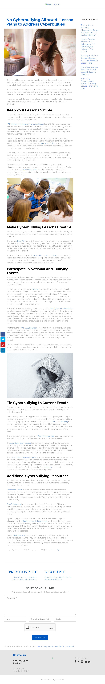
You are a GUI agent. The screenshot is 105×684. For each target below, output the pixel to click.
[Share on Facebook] (3, 334)
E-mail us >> (18, 663)
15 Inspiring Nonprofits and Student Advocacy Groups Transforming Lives (89, 83)
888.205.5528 (20, 660)
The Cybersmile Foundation (61, 308)
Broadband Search (14, 490)
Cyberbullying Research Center (24, 457)
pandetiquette (46, 467)
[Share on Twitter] (3, 339)
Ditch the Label (19, 535)
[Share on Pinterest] (3, 344)
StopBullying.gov (14, 504)
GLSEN (35, 289)
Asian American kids (46, 436)
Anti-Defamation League (20, 443)
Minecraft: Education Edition (44, 255)
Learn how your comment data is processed (55, 646)
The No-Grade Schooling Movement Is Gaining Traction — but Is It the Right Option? (90, 30)
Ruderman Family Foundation (34, 521)
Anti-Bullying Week (29, 328)
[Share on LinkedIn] (3, 350)
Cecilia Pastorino (30, 170)
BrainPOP (21, 241)
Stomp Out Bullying (60, 422)
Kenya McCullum (48, 143)
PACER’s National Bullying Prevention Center (25, 124)
